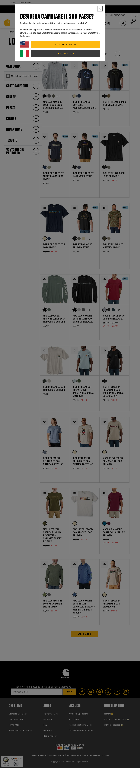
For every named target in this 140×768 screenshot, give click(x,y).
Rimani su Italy (66, 53)
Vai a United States (65, 44)
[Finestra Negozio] (100, 9)
